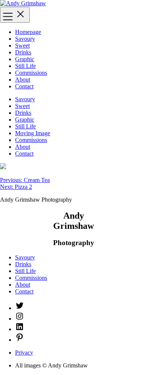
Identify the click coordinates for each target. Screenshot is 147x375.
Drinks (23, 52)
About (22, 79)
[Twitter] (19, 308)
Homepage (28, 32)
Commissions (31, 72)
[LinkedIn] (19, 329)
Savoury (25, 38)
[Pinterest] (19, 339)
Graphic (24, 59)
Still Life (25, 66)
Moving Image (32, 133)
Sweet (22, 45)
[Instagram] (19, 318)
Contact (24, 86)
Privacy (24, 352)
